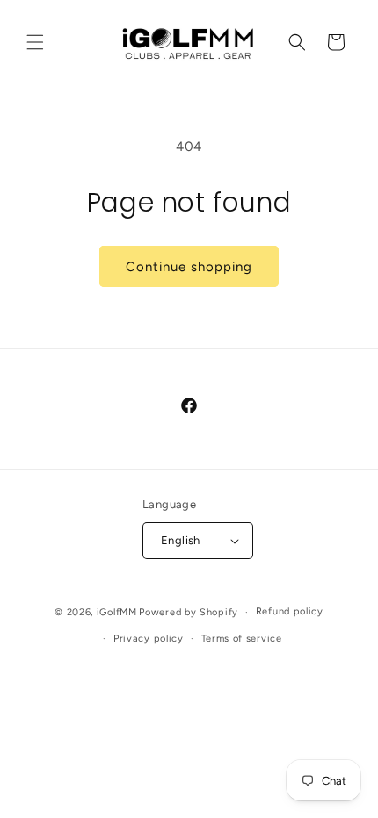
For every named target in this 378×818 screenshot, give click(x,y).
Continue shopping (189, 267)
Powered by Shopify (188, 612)
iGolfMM (117, 612)
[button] (35, 42)
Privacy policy (148, 638)
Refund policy (289, 611)
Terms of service (241, 638)
